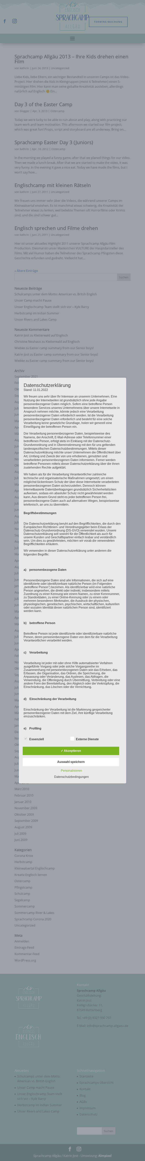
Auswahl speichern (71, 761)
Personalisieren (71, 770)
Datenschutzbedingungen (71, 776)
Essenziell (36, 739)
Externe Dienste (87, 739)
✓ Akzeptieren (71, 750)
